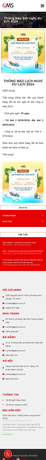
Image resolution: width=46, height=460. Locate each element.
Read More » (8, 434)
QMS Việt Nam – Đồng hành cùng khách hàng (19, 242)
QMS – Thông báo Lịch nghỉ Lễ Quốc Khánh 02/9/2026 (23, 251)
